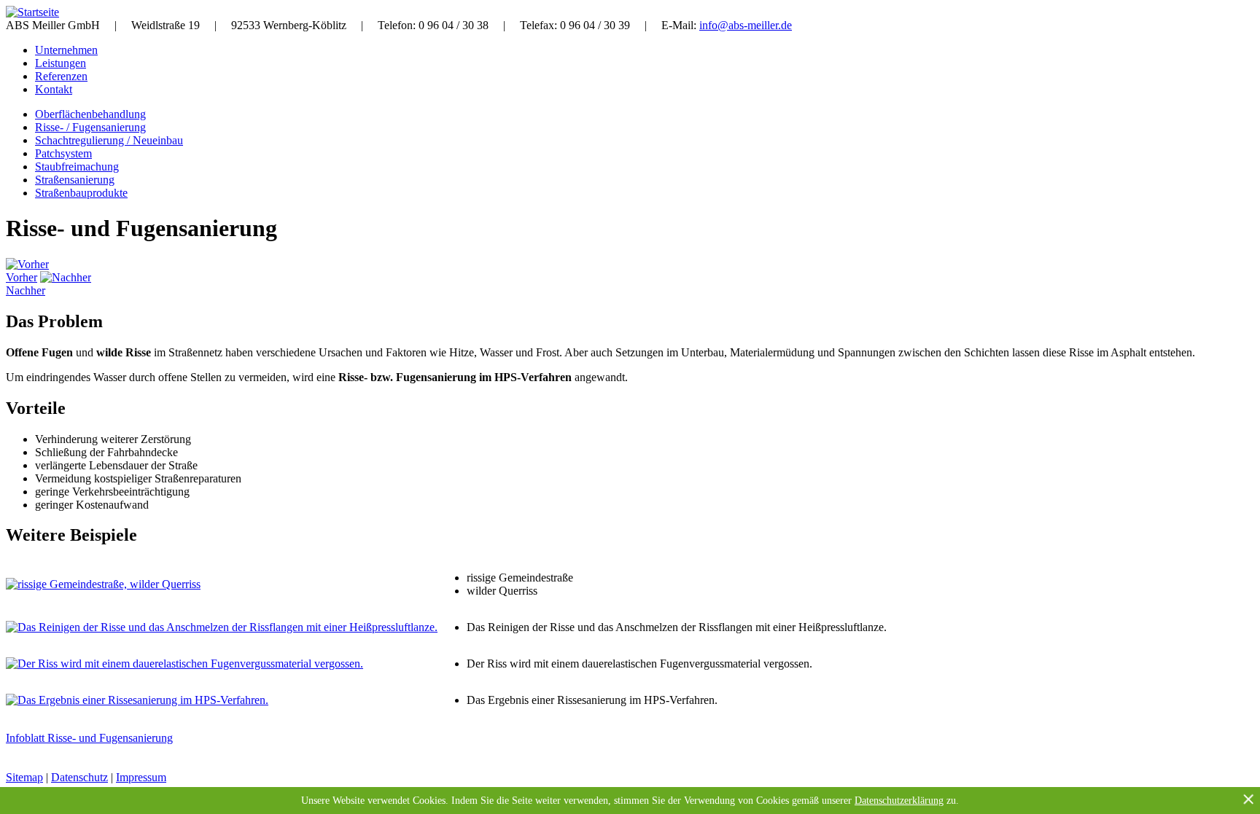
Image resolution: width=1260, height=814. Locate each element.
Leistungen (60, 63)
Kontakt (53, 89)
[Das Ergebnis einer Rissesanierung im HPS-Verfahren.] (137, 700)
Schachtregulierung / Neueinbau (109, 140)
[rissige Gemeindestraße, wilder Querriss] (103, 584)
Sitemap (24, 777)
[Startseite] (32, 12)
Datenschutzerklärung (899, 800)
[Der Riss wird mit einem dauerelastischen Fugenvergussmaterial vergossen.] (184, 663)
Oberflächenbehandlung (90, 114)
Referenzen (61, 76)
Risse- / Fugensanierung (90, 127)
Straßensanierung (74, 179)
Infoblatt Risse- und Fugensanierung (89, 738)
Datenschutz (79, 777)
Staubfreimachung (77, 166)
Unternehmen (66, 50)
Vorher (21, 277)
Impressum (141, 777)
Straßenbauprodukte (81, 193)
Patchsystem (63, 153)
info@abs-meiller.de (745, 25)
